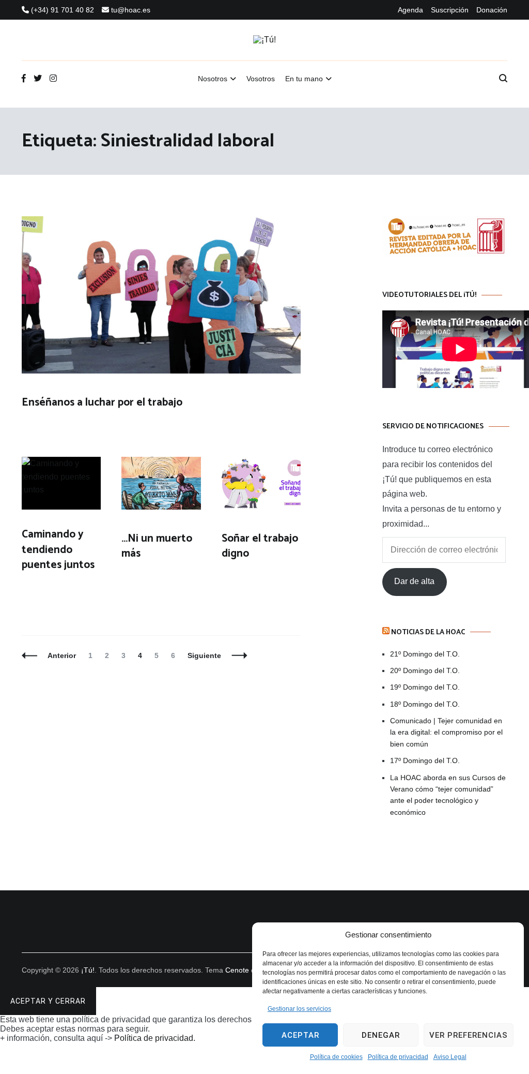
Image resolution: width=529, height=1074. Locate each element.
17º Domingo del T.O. (425, 760)
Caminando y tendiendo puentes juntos (58, 550)
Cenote (237, 970)
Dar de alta (414, 581)
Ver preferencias (468, 1035)
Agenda (410, 10)
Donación (491, 10)
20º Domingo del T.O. (425, 670)
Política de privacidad (398, 1057)
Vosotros (260, 78)
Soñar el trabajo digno (260, 546)
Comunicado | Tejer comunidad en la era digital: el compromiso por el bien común (446, 732)
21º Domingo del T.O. (425, 654)
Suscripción (450, 10)
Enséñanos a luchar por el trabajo (102, 402)
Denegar (381, 1035)
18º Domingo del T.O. (425, 704)
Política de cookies (336, 1057)
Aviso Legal (449, 1057)
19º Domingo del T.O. (425, 687)
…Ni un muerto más (156, 546)
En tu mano (304, 78)
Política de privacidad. (154, 1038)
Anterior (62, 655)
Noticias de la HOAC (428, 632)
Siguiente (204, 655)
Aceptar (300, 1035)
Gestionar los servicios (299, 1008)
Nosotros (212, 78)
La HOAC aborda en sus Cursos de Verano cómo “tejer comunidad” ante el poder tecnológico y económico (448, 794)
